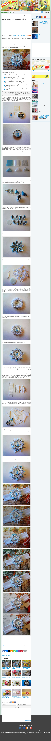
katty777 (5, 35)
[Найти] (42, 12)
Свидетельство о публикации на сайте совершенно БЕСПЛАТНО (44, 103)
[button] (3, 707)
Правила (41, 730)
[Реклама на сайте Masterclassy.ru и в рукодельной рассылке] (40, 78)
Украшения (14, 35)
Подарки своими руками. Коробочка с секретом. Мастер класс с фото (44, 116)
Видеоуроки (19, 730)
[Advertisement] (16, 28)
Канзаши (18, 35)
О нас (38, 730)
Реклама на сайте (32, 730)
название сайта (6, 12)
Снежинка (8, 655)
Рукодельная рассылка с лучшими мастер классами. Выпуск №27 (43, 109)
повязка (3, 655)
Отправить (28, 720)
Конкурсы (13, 730)
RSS (46, 730)
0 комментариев (22, 35)
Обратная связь (7, 730)
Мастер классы (24, 730)
